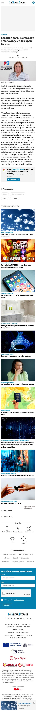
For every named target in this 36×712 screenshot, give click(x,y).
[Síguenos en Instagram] (14, 618)
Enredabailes (5, 561)
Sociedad (14, 198)
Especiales (19, 627)
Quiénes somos (20, 635)
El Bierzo (4, 34)
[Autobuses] (12, 539)
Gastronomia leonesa (9, 554)
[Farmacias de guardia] (23, 540)
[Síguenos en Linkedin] (18, 618)
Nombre (3, 574)
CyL (30, 624)
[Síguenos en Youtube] (11, 618)
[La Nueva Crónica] (18, 615)
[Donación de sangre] (18, 529)
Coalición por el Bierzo (18, 194)
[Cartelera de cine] (29, 529)
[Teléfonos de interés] (7, 529)
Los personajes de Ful (18, 561)
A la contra (7, 558)
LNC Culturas (10, 627)
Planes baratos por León (26, 554)
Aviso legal (11, 632)
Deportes (27, 627)
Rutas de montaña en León (21, 558)
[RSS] (30, 618)
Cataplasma (30, 561)
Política (5, 198)
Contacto (29, 635)
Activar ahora (12, 179)
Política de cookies (9, 635)
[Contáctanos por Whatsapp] (21, 618)
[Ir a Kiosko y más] (24, 618)
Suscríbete (6, 605)
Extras (21, 629)
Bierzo (5, 194)
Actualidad (8, 624)
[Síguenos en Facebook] (5, 618)
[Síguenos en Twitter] (8, 618)
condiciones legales (19, 600)
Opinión (15, 629)
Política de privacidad (22, 632)
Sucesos (24, 624)
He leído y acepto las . (13, 600)
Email (2, 582)
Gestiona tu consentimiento (18, 637)
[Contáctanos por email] (27, 618)
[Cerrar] (34, 703)
